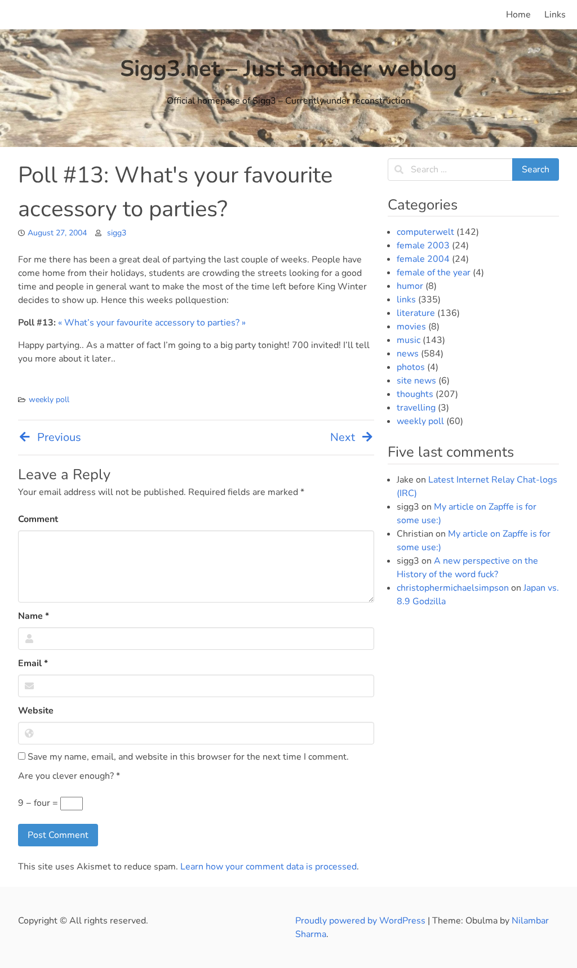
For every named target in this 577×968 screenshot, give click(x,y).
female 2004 (423, 259)
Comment (38, 519)
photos (411, 367)
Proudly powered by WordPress (361, 921)
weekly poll (49, 399)
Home (518, 14)
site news (416, 380)
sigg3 (116, 232)
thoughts (415, 394)
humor (410, 286)
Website (36, 710)
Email (33, 663)
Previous (59, 437)
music (408, 340)
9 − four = (39, 803)
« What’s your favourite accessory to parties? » (152, 322)
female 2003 (423, 245)
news (408, 353)
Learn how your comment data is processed (268, 866)
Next (342, 437)
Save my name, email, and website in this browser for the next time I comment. (187, 756)
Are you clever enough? (69, 776)
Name (33, 616)
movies (411, 326)
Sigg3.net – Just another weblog (288, 68)
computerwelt (425, 232)
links (406, 299)
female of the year (434, 272)
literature (416, 313)
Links (555, 14)
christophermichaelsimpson (453, 588)
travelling (416, 408)
